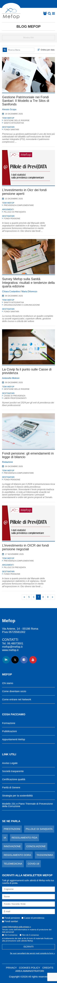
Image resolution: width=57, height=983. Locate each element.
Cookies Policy (29, 967)
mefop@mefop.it (12, 646)
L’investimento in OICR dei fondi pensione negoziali (25, 547)
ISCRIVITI (28, 947)
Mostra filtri (28, 37)
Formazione (8, 723)
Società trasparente (13, 771)
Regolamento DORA (17, 855)
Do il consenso (11, 935)
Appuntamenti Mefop (13, 739)
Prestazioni (12, 829)
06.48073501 (15, 643)
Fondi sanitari (11, 921)
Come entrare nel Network (16, 699)
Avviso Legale (10, 763)
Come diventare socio (14, 691)
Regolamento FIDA (24, 837)
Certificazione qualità (13, 779)
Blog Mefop (28, 26)
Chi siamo (7, 683)
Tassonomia (45, 855)
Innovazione (12, 846)
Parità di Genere (11, 787)
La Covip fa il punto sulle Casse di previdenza (26, 371)
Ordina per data (48, 50)
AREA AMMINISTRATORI (29, 971)
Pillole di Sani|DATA (39, 829)
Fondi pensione (12, 918)
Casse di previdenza (34, 918)
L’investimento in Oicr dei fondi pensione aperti (24, 191)
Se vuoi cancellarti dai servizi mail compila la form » (32, 953)
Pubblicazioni (9, 731)
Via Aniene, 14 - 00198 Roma (20, 628)
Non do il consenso (30, 935)
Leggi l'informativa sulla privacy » (16, 927)
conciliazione (36, 846)
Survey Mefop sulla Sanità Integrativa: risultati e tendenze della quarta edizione (28, 282)
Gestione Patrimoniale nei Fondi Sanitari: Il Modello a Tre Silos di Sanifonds (25, 100)
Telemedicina (13, 863)
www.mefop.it (10, 650)
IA (5, 837)
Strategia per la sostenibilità (17, 795)
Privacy (11, 967)
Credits (47, 967)
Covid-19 (33, 863)
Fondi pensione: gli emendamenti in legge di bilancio (28, 455)
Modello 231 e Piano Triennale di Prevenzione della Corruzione (27, 805)
